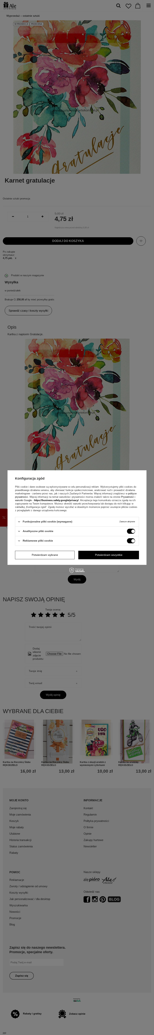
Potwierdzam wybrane (45, 554)
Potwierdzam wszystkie (108, 554)
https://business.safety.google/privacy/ (56, 500)
